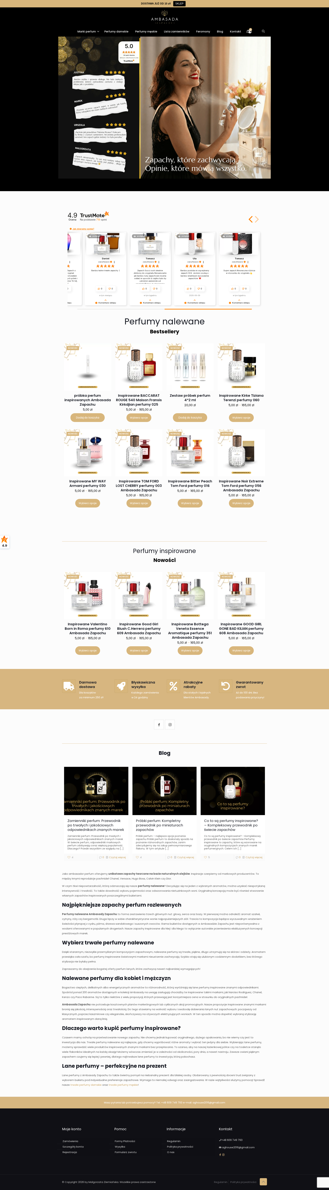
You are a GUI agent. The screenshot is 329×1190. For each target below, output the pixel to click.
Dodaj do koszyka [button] (87, 418)
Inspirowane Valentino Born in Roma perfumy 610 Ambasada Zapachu (88, 628)
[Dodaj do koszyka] (103, 348)
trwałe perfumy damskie (86, 1085)
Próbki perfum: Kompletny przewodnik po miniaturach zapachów (159, 825)
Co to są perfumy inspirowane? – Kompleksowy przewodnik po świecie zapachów (231, 825)
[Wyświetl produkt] (101, 356)
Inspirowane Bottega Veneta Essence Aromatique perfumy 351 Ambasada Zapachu (190, 631)
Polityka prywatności (180, 1146)
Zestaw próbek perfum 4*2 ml (190, 397)
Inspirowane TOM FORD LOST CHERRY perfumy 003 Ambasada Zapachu (139, 486)
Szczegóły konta (73, 1146)
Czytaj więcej (117, 857)
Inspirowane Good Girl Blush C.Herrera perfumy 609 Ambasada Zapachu (139, 628)
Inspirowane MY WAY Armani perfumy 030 (87, 483)
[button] (251, 219)
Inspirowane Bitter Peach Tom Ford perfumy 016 (190, 483)
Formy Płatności (125, 1141)
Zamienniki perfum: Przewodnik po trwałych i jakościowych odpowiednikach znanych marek (96, 825)
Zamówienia (70, 1141)
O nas (170, 1152)
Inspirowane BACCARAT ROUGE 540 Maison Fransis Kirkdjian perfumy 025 (139, 400)
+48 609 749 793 (171, 1102)
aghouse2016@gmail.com (209, 1102)
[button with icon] (159, 725)
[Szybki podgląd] (101, 363)
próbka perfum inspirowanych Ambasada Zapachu (87, 400)
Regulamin (173, 1141)
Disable (146, 1182)
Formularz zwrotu (126, 1152)
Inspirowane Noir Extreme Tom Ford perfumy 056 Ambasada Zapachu (241, 486)
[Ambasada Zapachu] (164, 16)
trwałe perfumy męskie (123, 1085)
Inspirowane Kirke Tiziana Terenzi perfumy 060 (241, 397)
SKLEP (179, 3)
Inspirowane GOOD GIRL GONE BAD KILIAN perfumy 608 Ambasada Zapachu (241, 628)
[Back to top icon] (263, 1181)
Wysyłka (120, 1146)
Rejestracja (70, 1152)
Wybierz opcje (139, 417)
